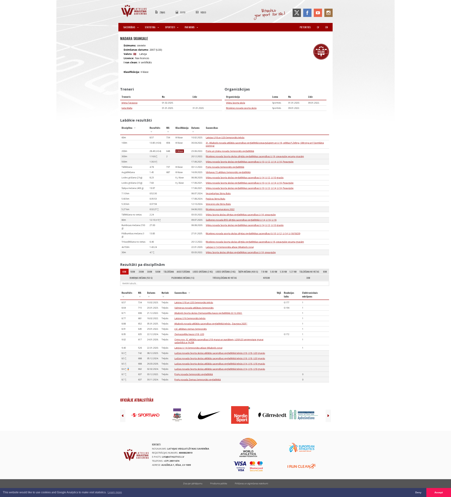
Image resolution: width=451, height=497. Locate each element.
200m (141, 271)
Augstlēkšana (183, 271)
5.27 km (293, 271)
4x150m (266, 277)
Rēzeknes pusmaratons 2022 (220, 209)
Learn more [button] (115, 492)
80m (325, 271)
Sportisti (170, 27)
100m (132, 271)
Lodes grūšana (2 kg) (203, 271)
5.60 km (273, 271)
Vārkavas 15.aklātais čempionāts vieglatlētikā (228, 172)
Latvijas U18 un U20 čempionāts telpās (225, 137)
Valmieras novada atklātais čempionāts (194, 307)
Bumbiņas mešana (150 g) (141, 277)
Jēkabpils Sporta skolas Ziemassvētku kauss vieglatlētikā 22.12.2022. (208, 313)
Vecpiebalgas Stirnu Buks (218, 193)
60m (124, 271)
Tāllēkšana (168, 271)
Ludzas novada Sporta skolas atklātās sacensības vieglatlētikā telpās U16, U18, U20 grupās (219, 353)
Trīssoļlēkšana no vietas (224, 277)
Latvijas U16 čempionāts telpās (189, 318)
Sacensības (129, 27)
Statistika (150, 27)
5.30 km (283, 271)
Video (203, 12)
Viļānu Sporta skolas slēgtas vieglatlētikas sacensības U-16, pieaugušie (241, 214)
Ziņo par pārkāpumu (192, 483)
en (326, 27)
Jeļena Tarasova (129, 102)
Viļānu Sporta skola (235, 102)
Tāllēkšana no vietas (309, 271)
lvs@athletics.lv (173, 456)
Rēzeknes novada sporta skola (241, 108)
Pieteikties (305, 27)
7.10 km (264, 271)
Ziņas (162, 12)
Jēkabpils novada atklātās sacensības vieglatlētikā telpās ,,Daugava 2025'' (210, 323)
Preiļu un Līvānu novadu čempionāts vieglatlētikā (230, 151)
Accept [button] (438, 492)
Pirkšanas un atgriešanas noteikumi (251, 483)
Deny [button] (418, 492)
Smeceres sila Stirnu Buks (218, 204)
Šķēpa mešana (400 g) (248, 271)
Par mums (190, 27)
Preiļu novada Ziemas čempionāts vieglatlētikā (197, 379)
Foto (182, 12)
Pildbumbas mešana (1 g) (182, 277)
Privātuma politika (218, 483)
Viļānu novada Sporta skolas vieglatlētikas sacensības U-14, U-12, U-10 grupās (244, 177)
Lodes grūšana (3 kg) (226, 271)
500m (157, 271)
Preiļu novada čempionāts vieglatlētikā (225, 166)
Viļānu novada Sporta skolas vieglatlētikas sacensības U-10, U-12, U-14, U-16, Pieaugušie (250, 161)
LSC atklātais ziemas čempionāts (190, 328)
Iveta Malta (127, 108)
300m (149, 271)
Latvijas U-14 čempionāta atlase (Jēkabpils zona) (230, 247)
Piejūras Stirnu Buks (215, 198)
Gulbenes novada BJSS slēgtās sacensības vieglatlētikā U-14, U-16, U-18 (241, 219)
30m (308, 277)
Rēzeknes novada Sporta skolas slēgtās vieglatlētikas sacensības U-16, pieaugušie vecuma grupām (255, 156)
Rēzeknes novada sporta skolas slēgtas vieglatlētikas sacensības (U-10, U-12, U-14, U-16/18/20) (253, 233)
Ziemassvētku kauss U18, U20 (189, 334)
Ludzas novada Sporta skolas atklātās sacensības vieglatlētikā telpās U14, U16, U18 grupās (219, 363)
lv (318, 27)
